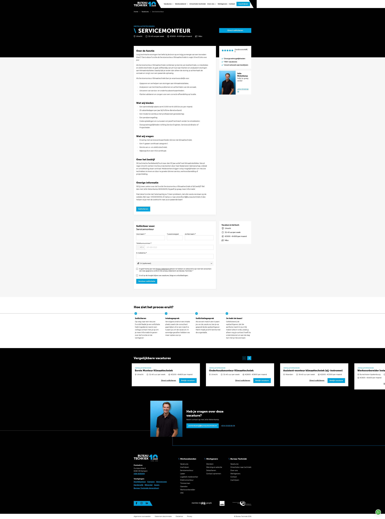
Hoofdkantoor (140, 482)
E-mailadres (141, 253)
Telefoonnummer (143, 243)
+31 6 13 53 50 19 (242, 90)
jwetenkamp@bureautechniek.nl (202, 426)
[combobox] (140, 247)
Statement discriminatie (163, 516)
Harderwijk (138, 485)
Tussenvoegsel (173, 234)
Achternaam (190, 234)
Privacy (189, 516)
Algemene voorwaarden (142, 516)
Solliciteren (143, 209)
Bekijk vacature (188, 380)
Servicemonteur (158, 12)
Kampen (151, 482)
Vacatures (145, 12)
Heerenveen (161, 482)
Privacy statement (162, 269)
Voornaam (140, 234)
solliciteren (168, 380)
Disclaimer (179, 516)
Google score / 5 (241, 50)
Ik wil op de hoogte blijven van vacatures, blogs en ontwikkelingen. (163, 275)
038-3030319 (139, 474)
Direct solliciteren (235, 30)
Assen (156, 485)
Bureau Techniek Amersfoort (146, 488)
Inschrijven (243, 4)
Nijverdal (148, 485)
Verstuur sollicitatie (146, 281)
